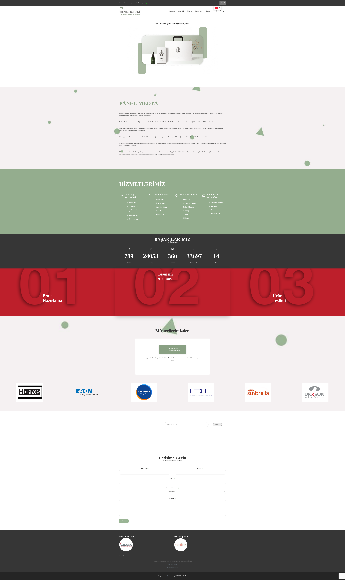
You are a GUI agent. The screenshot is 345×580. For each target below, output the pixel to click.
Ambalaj (181, 11)
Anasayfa (172, 11)
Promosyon (198, 11)
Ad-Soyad (144, 468)
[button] (172, 491)
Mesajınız (172, 498)
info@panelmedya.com (172, 567)
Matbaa (189, 11)
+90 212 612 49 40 (172, 564)
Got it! (223, 3)
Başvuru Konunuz (171, 489)
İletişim (208, 11)
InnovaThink (167, 576)
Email (172, 478)
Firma (199, 468)
